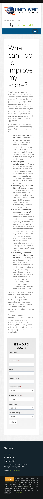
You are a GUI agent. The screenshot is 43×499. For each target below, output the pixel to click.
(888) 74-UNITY (15, 470)
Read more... (8, 454)
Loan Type (13, 404)
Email (11, 369)
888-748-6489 (25, 25)
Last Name (14, 361)
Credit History (15, 413)
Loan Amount (15, 387)
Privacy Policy (18, 492)
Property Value (15, 395)
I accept (9, 479)
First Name (14, 352)
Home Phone (14, 378)
